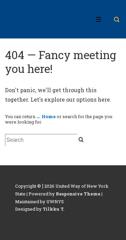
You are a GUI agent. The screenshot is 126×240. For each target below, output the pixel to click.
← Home (46, 116)
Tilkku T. (53, 209)
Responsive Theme (78, 194)
